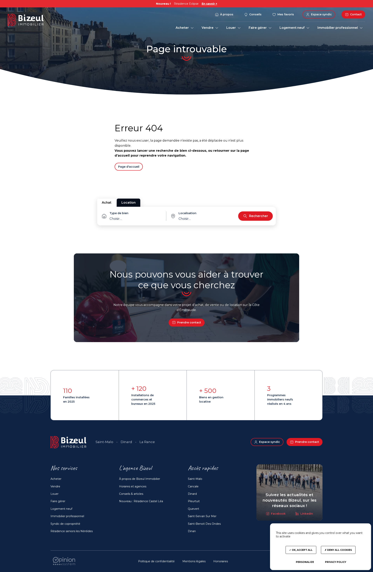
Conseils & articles (131, 494)
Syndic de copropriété (65, 524)
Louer (54, 494)
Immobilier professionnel (67, 516)
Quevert (193, 509)
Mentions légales (194, 561)
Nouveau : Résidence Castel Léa (141, 501)
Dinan (192, 531)
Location (128, 202)
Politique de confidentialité (156, 561)
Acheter (56, 479)
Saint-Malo (195, 479)
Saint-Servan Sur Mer (202, 516)
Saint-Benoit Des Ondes (204, 524)
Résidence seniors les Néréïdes (72, 531)
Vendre (55, 486)
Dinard (192, 494)
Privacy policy (335, 562)
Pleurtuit (194, 501)
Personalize (305, 562)
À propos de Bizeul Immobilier (139, 479)
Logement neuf (61, 509)
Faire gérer (58, 501)
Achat (106, 202)
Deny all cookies (339, 549)
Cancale (193, 486)
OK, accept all (302, 549)
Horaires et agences (132, 486)
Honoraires (220, 561)
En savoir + (209, 3)
